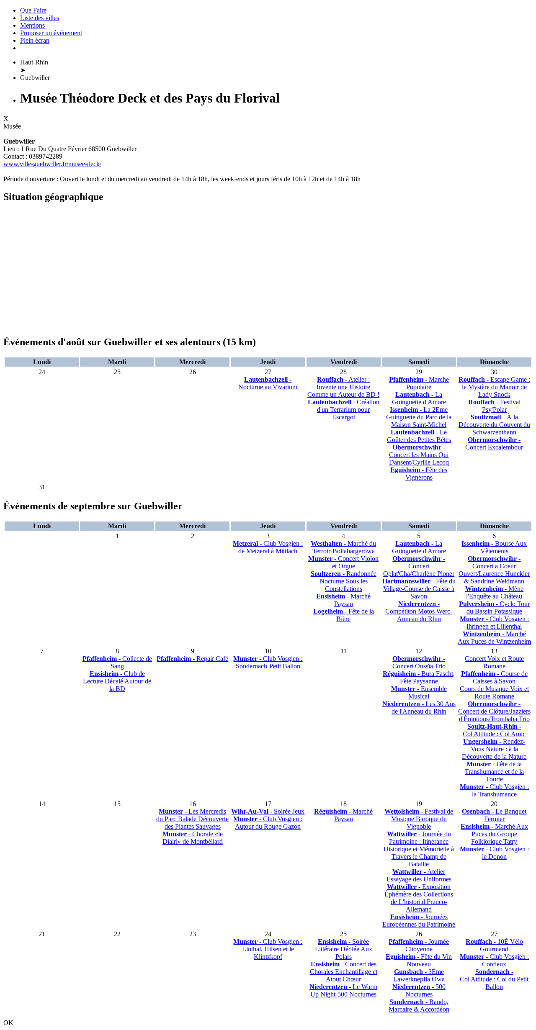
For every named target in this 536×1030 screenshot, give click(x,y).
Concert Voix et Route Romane (494, 662)
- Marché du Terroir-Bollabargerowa (343, 547)
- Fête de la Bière (343, 615)
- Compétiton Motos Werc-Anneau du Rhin (418, 611)
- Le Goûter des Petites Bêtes (419, 436)
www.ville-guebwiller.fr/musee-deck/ (52, 163)
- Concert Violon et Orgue (343, 562)
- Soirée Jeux (267, 811)
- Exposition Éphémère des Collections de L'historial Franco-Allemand (418, 898)
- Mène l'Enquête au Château (494, 592)
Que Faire (33, 10)
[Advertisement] (254, 269)
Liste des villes (39, 17)
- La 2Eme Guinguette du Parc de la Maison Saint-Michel (418, 417)
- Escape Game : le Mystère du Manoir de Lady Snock (494, 387)
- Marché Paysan (343, 600)
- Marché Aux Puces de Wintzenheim (494, 637)
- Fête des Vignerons (418, 473)
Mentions (32, 25)
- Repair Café (192, 658)
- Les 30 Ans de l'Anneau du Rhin (419, 707)
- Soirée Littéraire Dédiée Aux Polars (343, 949)
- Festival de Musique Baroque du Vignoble (418, 819)
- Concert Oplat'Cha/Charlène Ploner (418, 566)
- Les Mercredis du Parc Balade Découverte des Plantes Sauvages (192, 819)
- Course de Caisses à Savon (494, 677)
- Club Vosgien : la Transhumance (494, 790)
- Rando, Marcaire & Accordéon (419, 1005)
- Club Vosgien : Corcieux (494, 960)
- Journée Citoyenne (419, 945)
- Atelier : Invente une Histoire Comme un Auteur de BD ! (343, 387)
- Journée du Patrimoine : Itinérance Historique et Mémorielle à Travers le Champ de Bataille (419, 849)
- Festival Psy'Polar (494, 405)
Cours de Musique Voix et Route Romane (494, 692)
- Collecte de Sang (117, 662)
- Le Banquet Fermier (494, 815)
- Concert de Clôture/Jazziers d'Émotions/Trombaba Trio (494, 711)
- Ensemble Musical (419, 692)
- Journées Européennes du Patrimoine (418, 920)
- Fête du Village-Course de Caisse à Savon (419, 589)
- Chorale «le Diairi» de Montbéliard (192, 837)
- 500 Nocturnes (419, 990)
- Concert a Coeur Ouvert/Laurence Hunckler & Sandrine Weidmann (494, 570)
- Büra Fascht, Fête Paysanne (419, 677)
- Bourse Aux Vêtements (494, 547)
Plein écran (34, 40)
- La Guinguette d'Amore (419, 398)
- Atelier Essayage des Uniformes (419, 875)
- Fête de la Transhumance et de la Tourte (494, 771)
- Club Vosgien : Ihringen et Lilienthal (494, 622)
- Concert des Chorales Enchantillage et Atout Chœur (343, 972)
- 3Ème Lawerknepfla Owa (419, 975)
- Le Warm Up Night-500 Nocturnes (343, 990)
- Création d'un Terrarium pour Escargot (343, 409)
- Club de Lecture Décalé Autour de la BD (117, 681)
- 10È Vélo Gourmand (494, 945)
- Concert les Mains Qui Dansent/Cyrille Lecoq (419, 455)
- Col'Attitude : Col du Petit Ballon (494, 979)
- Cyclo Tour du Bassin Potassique (494, 607)
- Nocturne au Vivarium (267, 383)
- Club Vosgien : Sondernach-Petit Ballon (267, 662)
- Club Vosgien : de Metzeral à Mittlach (268, 547)
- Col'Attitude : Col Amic (494, 730)
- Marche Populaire (419, 383)
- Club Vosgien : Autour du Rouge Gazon (267, 822)
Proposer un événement (51, 32)
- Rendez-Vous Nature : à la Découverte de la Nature (494, 749)
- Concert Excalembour (494, 443)
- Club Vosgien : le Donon (494, 852)
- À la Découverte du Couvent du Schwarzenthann (494, 425)
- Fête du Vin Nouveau (419, 960)
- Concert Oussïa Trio (419, 662)
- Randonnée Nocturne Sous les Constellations (343, 581)
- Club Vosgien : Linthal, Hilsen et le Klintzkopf (267, 949)
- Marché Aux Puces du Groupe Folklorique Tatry (494, 834)
